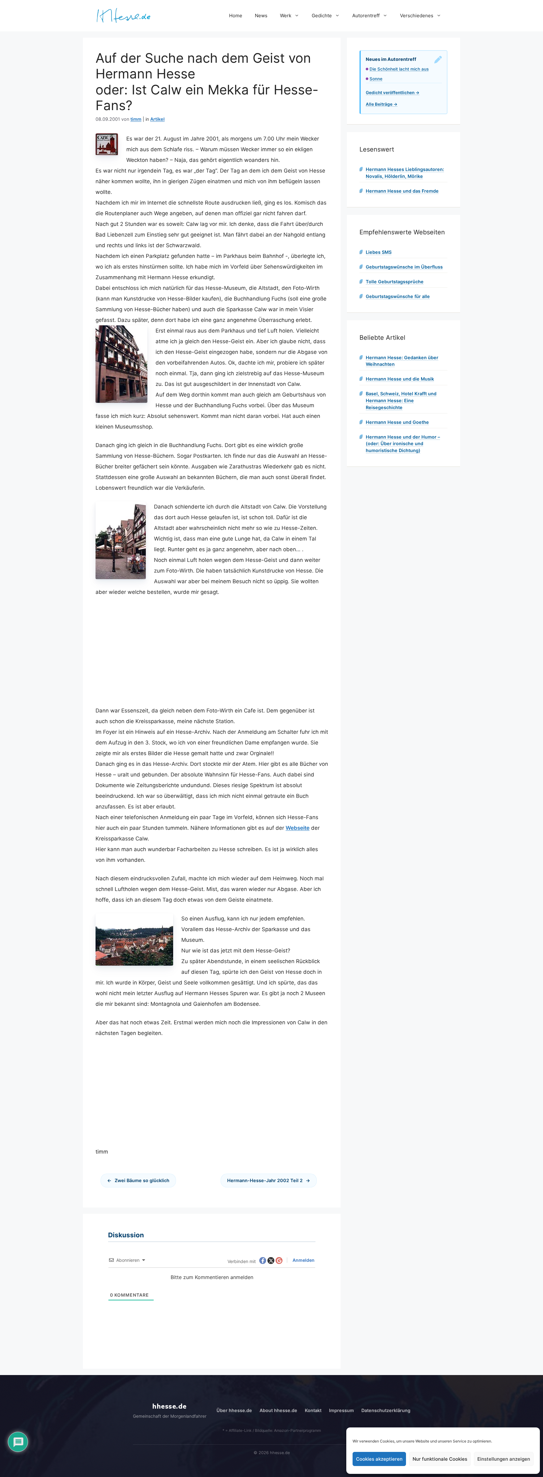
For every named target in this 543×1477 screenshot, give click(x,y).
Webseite (298, 828)
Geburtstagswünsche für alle (398, 296)
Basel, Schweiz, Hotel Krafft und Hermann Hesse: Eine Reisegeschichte (401, 400)
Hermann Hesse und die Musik (400, 378)
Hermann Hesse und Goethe (397, 422)
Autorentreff (366, 16)
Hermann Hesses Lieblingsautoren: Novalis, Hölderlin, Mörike (405, 173)
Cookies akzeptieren (379, 1459)
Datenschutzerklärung (385, 1410)
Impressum (341, 1410)
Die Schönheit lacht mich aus (399, 69)
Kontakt (313, 1410)
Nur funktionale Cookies (440, 1459)
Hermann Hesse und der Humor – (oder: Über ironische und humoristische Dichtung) (403, 443)
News (261, 16)
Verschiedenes (416, 16)
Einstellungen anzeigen (503, 1459)
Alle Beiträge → (382, 104)
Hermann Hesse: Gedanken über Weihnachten (402, 361)
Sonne (376, 78)
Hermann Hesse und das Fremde (402, 191)
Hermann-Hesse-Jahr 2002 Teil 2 (265, 1180)
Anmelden (303, 1260)
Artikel (157, 119)
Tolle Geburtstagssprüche (395, 281)
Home (235, 16)
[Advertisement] (212, 651)
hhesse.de (169, 1406)
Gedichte (322, 16)
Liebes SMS (379, 252)
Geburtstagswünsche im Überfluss (404, 266)
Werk (285, 16)
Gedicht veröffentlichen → (393, 92)
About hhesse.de (278, 1410)
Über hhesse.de (234, 1410)
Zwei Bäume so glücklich (142, 1180)
